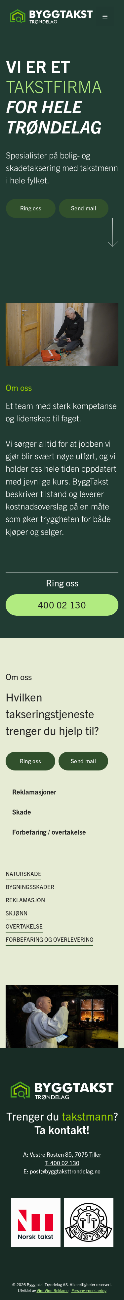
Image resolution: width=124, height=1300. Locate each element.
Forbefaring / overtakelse (49, 831)
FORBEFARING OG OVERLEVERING (49, 939)
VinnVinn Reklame (52, 1290)
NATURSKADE (23, 873)
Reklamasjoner (34, 791)
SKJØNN (16, 913)
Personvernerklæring (88, 1290)
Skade (21, 811)
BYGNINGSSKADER (30, 886)
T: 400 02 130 (62, 1162)
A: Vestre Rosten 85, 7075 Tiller (62, 1154)
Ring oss (31, 207)
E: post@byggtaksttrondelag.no (62, 1171)
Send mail (83, 207)
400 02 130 (62, 604)
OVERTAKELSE (24, 926)
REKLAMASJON (25, 899)
